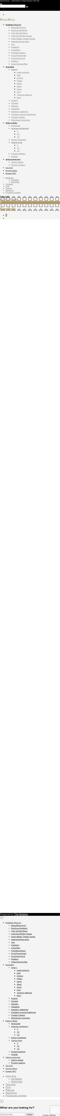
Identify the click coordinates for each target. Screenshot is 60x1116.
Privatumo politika (13, 193)
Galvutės (14, 106)
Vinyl (2, 339)
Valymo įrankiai (17, 162)
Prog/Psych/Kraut (18, 56)
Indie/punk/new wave (20, 42)
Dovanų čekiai (11, 171)
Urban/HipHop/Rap (19, 64)
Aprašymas (8, 346)
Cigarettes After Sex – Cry (17, 485)
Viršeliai (14, 157)
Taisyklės (9, 184)
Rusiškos (14, 61)
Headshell (15, 109)
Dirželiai (14, 103)
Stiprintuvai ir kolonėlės (20, 120)
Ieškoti (30, 1114)
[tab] (8, 346)
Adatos (14, 70)
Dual (19, 75)
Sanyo (19, 84)
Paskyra (9, 188)
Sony (19, 92)
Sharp (19, 86)
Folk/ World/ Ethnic (19, 33)
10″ (18, 134)
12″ (18, 137)
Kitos (19, 98)
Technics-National (24, 95)
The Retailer (21, 914)
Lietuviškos (15, 50)
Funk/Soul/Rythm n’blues (21, 36)
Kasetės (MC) (11, 173)
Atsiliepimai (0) (24, 346)
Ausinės (14, 100)
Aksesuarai (15, 126)
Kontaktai (15, 180)
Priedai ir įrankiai (18, 117)
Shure (19, 89)
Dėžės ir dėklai (11, 123)
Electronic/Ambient (19, 30)
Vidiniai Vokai (16, 142)
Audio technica (23, 72)
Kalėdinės (15, 47)
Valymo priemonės (13, 159)
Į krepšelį (14, 329)
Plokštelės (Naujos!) (13, 25)
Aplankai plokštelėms (20, 128)
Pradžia (4, 223)
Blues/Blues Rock (18, 28)
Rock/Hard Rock (18, 58)
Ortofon (20, 78)
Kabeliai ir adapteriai (19, 112)
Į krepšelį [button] (11, 471)
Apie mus (9, 178)
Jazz (13, 44)
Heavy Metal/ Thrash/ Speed (23, 39)
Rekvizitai (15, 182)
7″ (18, 131)
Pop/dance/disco (18, 53)
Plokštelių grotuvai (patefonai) (23, 114)
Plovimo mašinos (18, 165)
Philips (19, 81)
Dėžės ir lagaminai (18, 140)
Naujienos (10, 190)
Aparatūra (10, 67)
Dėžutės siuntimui (18, 154)
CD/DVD (9, 168)
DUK (7, 186)
